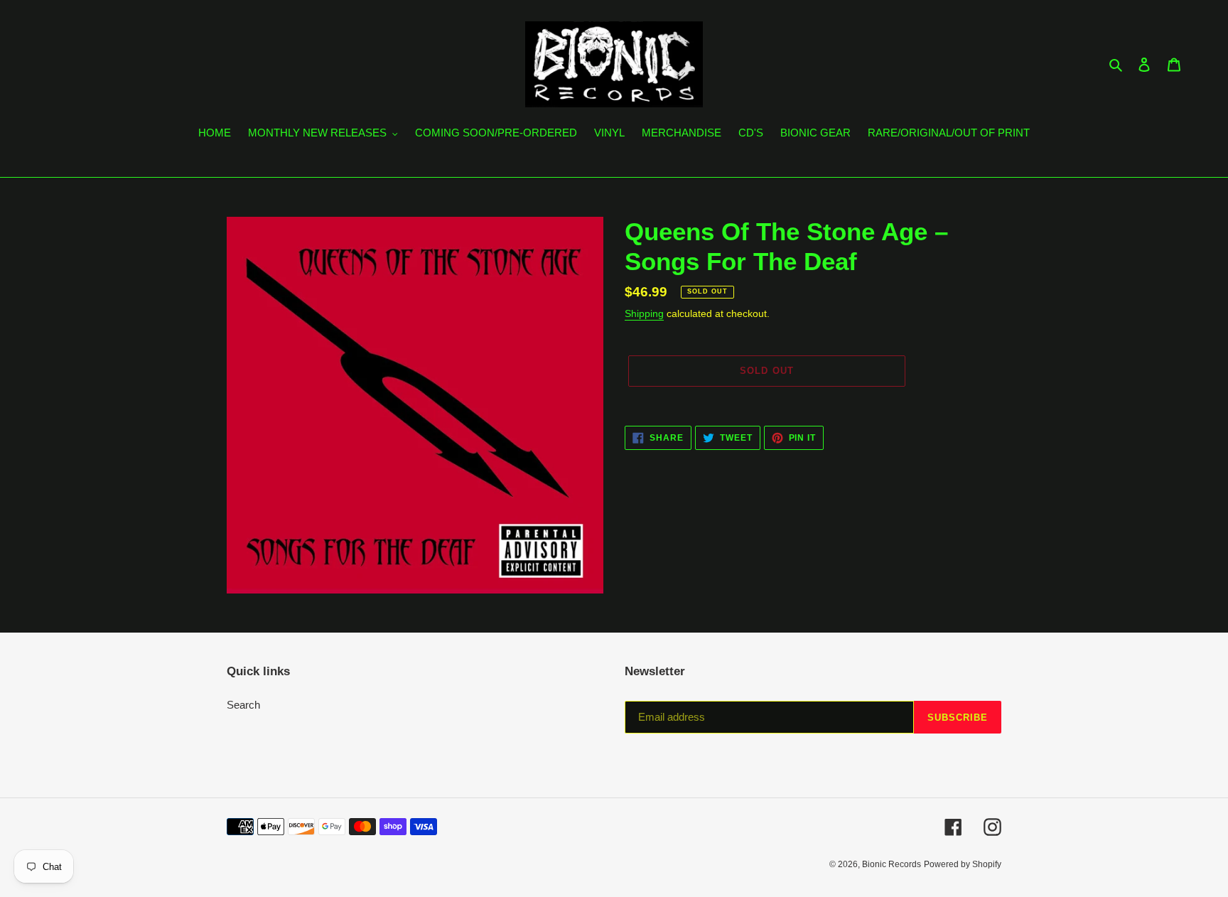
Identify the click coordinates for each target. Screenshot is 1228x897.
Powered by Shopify (962, 864)
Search (243, 705)
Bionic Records (891, 864)
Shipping (644, 313)
